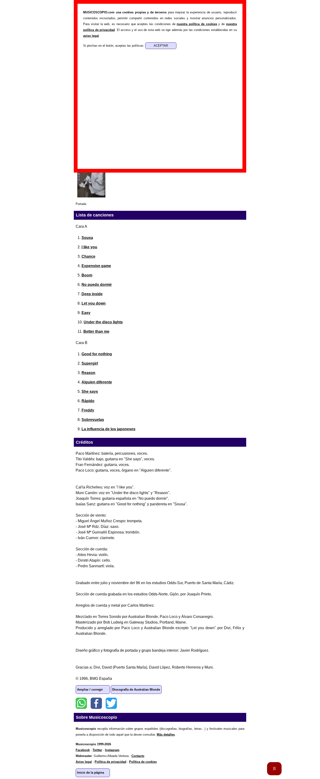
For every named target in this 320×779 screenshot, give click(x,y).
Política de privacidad (110, 762)
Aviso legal (84, 762)
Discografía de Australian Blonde (136, 689)
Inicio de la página (90, 772)
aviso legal (91, 36)
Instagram (112, 750)
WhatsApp (81, 703)
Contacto (137, 756)
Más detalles (166, 734)
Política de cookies (143, 762)
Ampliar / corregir (90, 689)
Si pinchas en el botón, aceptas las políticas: (114, 45)
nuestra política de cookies (197, 24)
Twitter (111, 703)
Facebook (96, 703)
